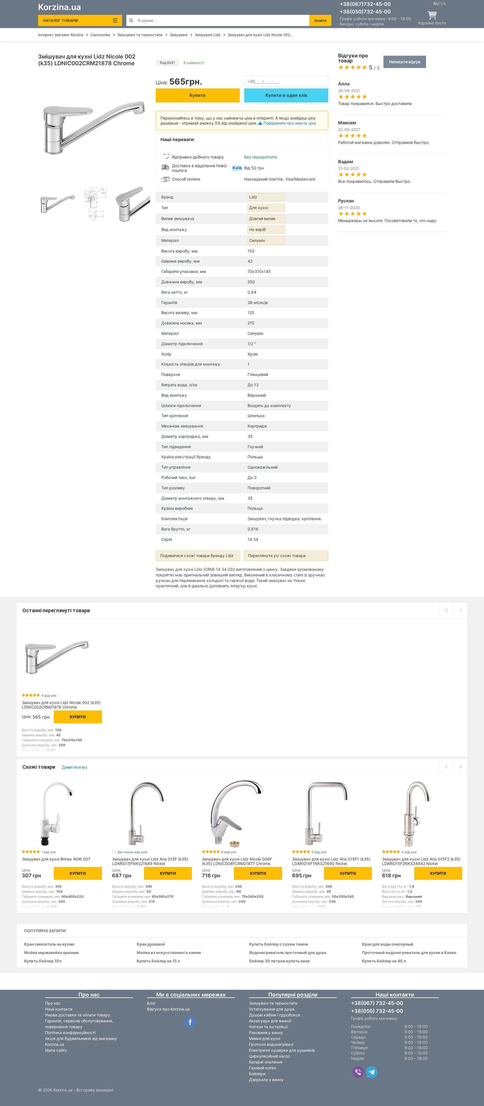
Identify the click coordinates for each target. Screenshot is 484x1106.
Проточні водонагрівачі (271, 1044)
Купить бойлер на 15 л (158, 961)
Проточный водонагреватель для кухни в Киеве (409, 953)
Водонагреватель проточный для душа (287, 953)
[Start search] (131, 20)
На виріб (257, 229)
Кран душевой (151, 944)
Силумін (257, 240)
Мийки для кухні (264, 1038)
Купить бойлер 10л (42, 961)
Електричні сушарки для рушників (282, 1050)
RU (436, 4)
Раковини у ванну (266, 1032)
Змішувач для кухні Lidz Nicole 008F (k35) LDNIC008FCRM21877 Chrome (237, 861)
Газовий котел (262, 1067)
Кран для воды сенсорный (387, 944)
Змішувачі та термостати (273, 1003)
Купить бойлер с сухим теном (278, 944)
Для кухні (258, 207)
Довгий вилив (262, 218)
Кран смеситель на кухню (49, 944)
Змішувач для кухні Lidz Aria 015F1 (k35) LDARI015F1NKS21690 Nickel (331, 861)
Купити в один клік (286, 95)
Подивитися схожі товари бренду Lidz (197, 555)
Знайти (320, 20)
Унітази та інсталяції (268, 1026)
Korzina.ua (59, 7)
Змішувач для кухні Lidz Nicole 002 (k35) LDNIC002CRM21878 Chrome (61, 704)
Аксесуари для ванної (270, 1020)
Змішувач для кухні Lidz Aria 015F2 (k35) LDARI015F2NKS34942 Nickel (421, 861)
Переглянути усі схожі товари (277, 555)
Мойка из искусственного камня (169, 953)
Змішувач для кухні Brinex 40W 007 (56, 859)
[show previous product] (446, 610)
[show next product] (460, 610)
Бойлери (257, 1073)
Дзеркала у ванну (266, 1079)
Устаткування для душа (271, 1009)
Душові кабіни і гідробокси (274, 1015)
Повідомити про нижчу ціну (290, 123)
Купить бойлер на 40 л (384, 961)
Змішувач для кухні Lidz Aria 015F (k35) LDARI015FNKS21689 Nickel (150, 861)
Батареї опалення (265, 1062)
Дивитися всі (74, 767)
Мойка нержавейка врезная (51, 953)
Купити (198, 95)
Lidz (253, 197)
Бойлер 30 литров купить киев (279, 961)
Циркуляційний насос (269, 1056)
